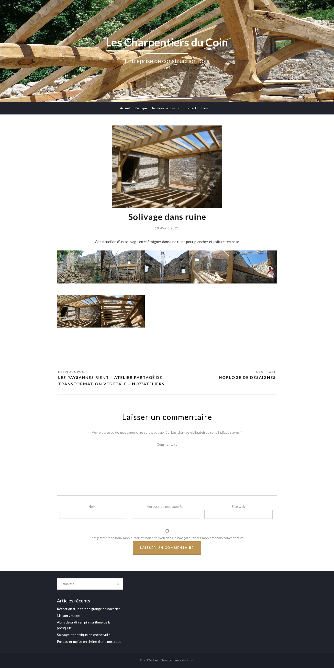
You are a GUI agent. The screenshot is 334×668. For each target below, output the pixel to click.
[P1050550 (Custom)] (255, 266)
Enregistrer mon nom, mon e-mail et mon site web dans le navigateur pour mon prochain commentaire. (167, 538)
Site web (238, 506)
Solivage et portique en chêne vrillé (84, 635)
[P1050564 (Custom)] (123, 311)
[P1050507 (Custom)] (123, 266)
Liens (205, 108)
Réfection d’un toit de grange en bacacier (88, 609)
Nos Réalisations (164, 108)
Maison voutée (68, 615)
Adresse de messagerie (166, 506)
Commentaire (167, 444)
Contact (190, 108)
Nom (93, 506)
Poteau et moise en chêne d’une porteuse (89, 641)
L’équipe (141, 108)
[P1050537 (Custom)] (211, 266)
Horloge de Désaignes (247, 377)
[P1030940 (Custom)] (79, 266)
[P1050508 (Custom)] (167, 266)
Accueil (125, 108)
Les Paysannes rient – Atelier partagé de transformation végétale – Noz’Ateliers (111, 380)
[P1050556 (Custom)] (79, 311)
